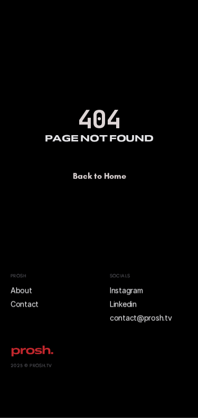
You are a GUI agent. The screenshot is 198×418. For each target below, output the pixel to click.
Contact (25, 303)
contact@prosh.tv (141, 318)
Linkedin (123, 303)
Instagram (126, 290)
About (22, 290)
